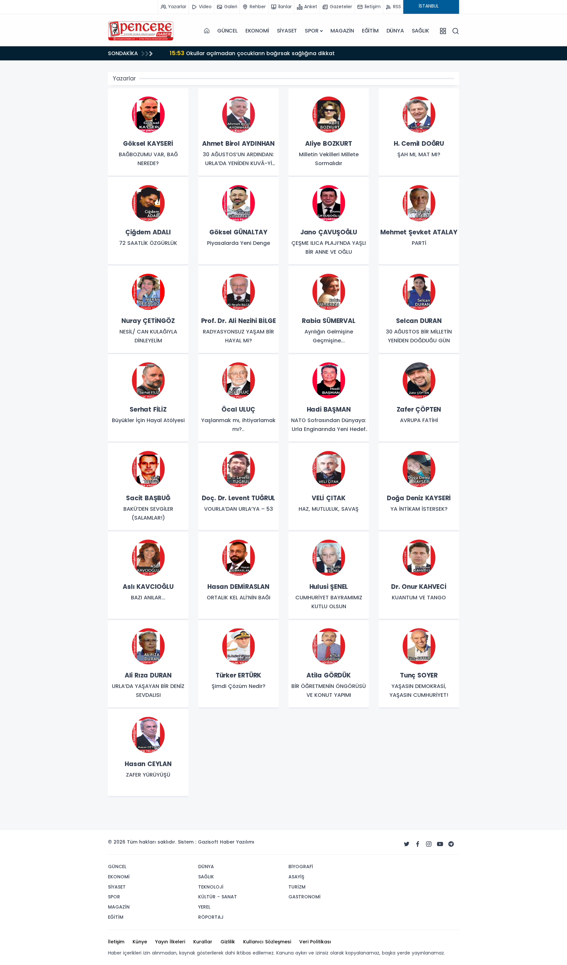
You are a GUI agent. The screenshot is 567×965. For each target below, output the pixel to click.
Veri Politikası (315, 941)
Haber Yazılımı (237, 842)
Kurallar (202, 941)
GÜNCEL (227, 30)
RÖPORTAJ (210, 917)
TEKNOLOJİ (210, 887)
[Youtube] (440, 844)
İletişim (116, 941)
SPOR (311, 30)
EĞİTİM (370, 30)
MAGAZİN (342, 30)
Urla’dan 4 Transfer (204, 53)
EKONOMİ (257, 30)
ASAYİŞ (296, 876)
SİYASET (287, 30)
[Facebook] (417, 844)
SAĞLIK (420, 30)
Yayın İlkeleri (170, 941)
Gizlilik (227, 941)
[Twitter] (406, 844)
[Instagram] (429, 844)
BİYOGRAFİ (300, 866)
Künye (140, 941)
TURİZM (296, 887)
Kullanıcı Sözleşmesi (267, 941)
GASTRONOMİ (304, 896)
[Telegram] (451, 844)
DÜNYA (395, 30)
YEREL (204, 907)
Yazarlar (124, 78)
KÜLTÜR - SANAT (217, 896)
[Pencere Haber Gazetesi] (141, 31)
